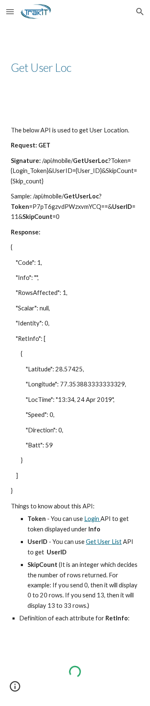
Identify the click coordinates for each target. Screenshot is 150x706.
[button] (10, 11)
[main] (75, 68)
